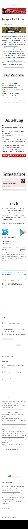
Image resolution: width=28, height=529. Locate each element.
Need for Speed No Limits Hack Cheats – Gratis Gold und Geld (7, 272)
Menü (14, 4)
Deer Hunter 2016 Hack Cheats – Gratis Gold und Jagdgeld (20, 272)
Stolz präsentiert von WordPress (9, 517)
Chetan (9, 520)
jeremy (3, 501)
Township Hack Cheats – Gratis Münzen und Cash (13, 412)
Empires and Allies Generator (14, 61)
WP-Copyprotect (15, 520)
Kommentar (5, 288)
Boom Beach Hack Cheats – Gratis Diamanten (12, 409)
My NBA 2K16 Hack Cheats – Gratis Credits (11, 411)
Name (4, 305)
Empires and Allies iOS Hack (15, 256)
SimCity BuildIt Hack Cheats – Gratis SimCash (12, 444)
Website (4, 317)
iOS (5, 249)
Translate (11, 356)
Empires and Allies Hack (13, 36)
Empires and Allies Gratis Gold (13, 254)
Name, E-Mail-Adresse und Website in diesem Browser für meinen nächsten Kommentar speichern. (13, 325)
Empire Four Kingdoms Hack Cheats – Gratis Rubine (14, 435)
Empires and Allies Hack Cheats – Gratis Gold (12, 418)
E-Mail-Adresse (6, 311)
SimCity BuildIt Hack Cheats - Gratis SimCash (12, 372)
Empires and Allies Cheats (11, 46)
